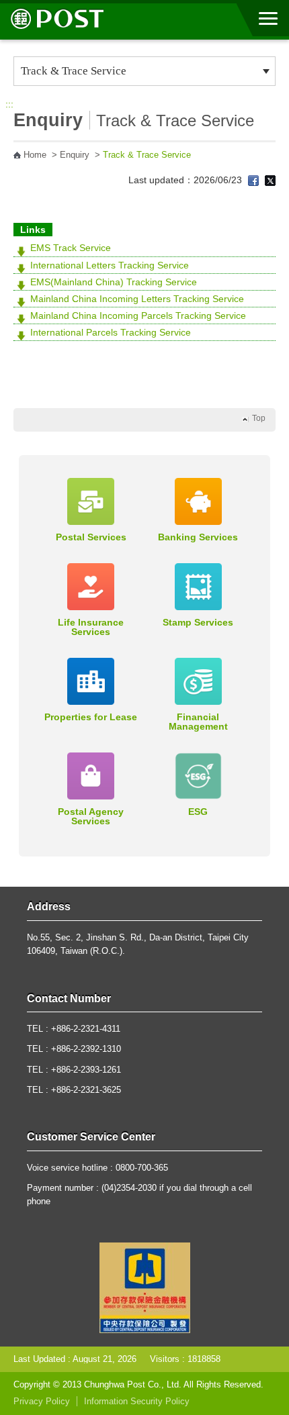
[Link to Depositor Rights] (144, 1286)
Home (35, 155)
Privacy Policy (41, 1401)
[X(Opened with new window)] (270, 180)
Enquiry (74, 155)
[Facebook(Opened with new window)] (253, 180)
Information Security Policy (137, 1401)
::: (9, 104)
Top (258, 418)
